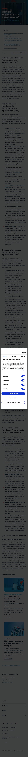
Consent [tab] (5, 356)
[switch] (22, 380)
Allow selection (13, 398)
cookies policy (20, 369)
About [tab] (23, 356)
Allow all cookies (13, 393)
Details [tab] (14, 356)
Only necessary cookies (13, 402)
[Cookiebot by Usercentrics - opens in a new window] (21, 352)
